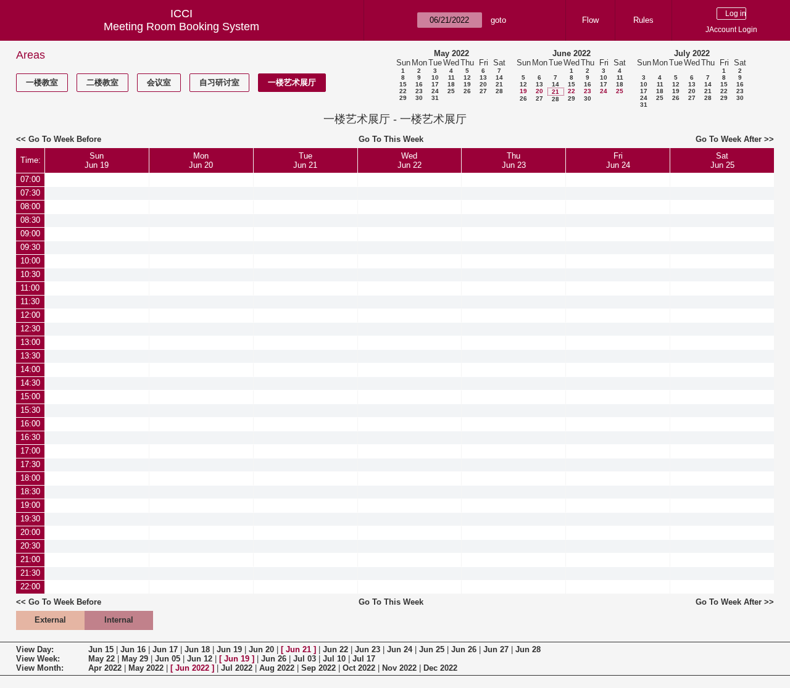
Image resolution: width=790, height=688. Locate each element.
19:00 (30, 505)
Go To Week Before (64, 139)
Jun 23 (367, 649)
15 (403, 84)
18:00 (30, 478)
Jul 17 (363, 658)
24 (435, 91)
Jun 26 (463, 649)
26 (467, 91)
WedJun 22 (409, 160)
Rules (643, 20)
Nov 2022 (399, 668)
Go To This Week (391, 139)
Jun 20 (261, 649)
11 (451, 77)
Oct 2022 (359, 668)
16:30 (30, 437)
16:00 (30, 423)
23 (419, 91)
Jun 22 (335, 649)
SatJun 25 (722, 160)
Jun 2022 (192, 668)
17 (435, 84)
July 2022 (692, 53)
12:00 (30, 315)
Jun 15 (101, 649)
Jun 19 (229, 649)
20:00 (30, 532)
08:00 (30, 206)
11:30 (30, 301)
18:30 (30, 491)
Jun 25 (431, 649)
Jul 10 (334, 658)
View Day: (35, 649)
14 (499, 77)
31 (435, 97)
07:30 (30, 192)
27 (483, 91)
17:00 (30, 450)
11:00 (30, 287)
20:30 (30, 545)
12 (467, 77)
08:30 (30, 220)
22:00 (30, 586)
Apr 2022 (105, 668)
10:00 (30, 260)
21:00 (30, 559)
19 (467, 84)
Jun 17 (165, 649)
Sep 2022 (318, 668)
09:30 (30, 247)
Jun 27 (496, 649)
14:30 (30, 383)
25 (451, 91)
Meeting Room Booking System (181, 26)
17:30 (30, 464)
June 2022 (571, 53)
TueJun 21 (305, 160)
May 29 (135, 658)
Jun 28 (528, 649)
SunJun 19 (97, 160)
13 (483, 77)
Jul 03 (304, 658)
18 (451, 84)
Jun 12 (199, 658)
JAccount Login (731, 29)
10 (435, 77)
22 (403, 91)
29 (403, 97)
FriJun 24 (618, 160)
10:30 (30, 274)
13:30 (30, 355)
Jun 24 (399, 649)
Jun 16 (133, 649)
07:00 (30, 179)
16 (419, 84)
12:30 (30, 328)
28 (499, 91)
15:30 (30, 410)
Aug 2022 (276, 668)
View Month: (40, 668)
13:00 (30, 342)
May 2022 (451, 53)
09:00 (30, 233)
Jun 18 (197, 649)
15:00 (30, 396)
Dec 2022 (440, 668)
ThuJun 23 (514, 160)
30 (419, 97)
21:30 (30, 573)
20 (483, 84)
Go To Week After (729, 139)
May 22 (101, 658)
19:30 (30, 518)
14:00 (30, 369)
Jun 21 (298, 649)
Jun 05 (167, 658)
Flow (590, 20)
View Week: (38, 658)
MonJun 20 (201, 160)
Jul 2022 (236, 668)
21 (499, 84)
